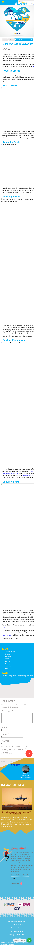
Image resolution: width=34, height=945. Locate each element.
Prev (3, 803)
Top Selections (10, 652)
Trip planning (21, 676)
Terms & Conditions (17, 931)
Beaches (8, 661)
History (7, 663)
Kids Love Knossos (17, 928)
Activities (8, 666)
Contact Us (17, 938)
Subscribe (15, 883)
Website (5, 740)
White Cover (11, 944)
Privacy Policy (8, 749)
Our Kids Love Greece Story (17, 921)
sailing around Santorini (10, 473)
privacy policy (15, 871)
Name (5, 727)
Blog (6, 668)
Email (5, 733)
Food (7, 659)
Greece (4, 676)
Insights (8, 656)
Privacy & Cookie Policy (17, 935)
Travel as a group (17, 924)
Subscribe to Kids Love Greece (21, 875)
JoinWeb (25, 942)
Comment (7, 711)
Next (31, 803)
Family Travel (12, 676)
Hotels (7, 654)
